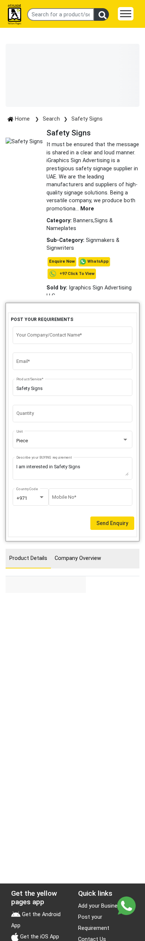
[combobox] (72, 440)
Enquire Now (62, 261)
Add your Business (100, 906)
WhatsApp (98, 261)
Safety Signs (87, 119)
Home (22, 119)
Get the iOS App (39, 937)
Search (51, 119)
